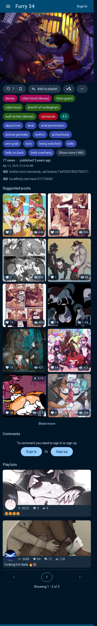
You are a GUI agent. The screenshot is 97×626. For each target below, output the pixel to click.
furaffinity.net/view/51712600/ (31, 179)
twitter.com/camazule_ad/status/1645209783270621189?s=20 (50, 171)
